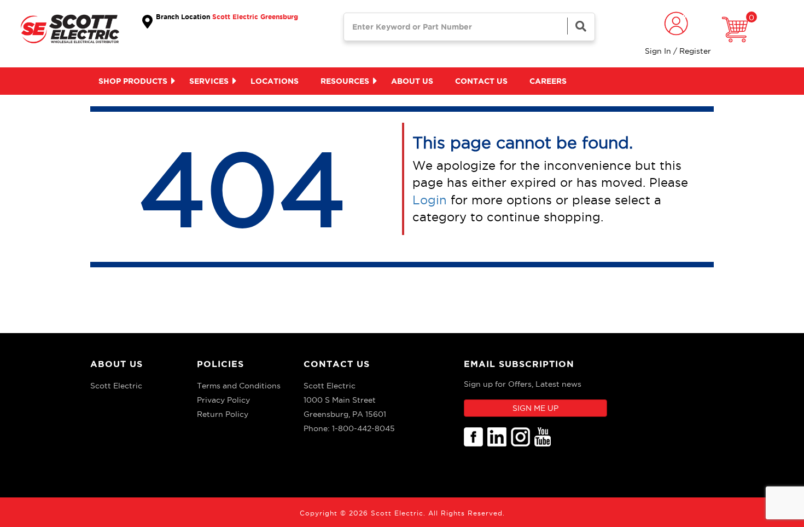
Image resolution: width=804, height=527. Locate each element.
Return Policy (222, 414)
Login (429, 200)
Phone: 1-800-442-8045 (349, 428)
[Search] (581, 26)
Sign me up (535, 408)
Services (209, 81)
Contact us (481, 81)
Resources (345, 81)
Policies (220, 364)
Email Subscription (519, 364)
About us (412, 81)
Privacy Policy (223, 400)
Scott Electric (116, 385)
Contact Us (337, 364)
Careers (548, 81)
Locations (274, 81)
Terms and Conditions (239, 385)
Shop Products (132, 81)
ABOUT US (116, 364)
